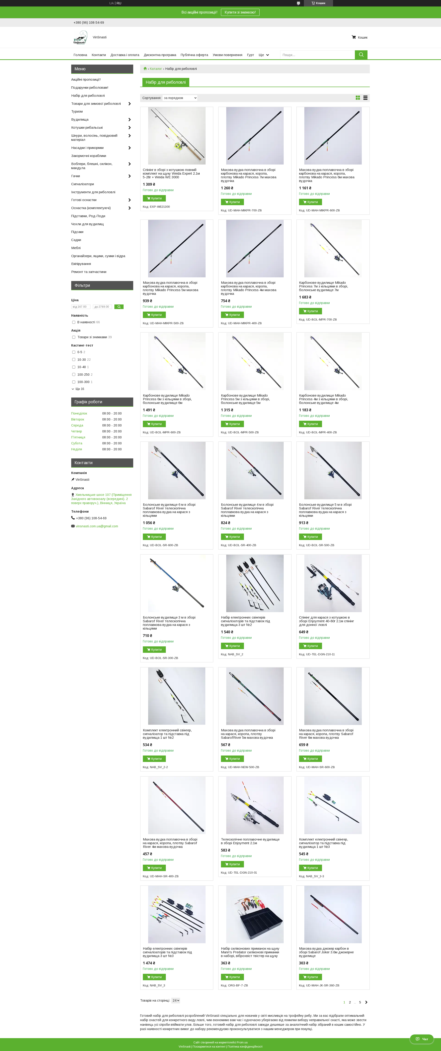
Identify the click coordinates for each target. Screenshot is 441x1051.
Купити (156, 198)
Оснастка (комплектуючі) (91, 208)
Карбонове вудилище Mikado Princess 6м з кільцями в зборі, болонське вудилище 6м (167, 399)
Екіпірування (81, 264)
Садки (76, 240)
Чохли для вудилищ (87, 224)
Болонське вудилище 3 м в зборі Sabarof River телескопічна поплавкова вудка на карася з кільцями (169, 623)
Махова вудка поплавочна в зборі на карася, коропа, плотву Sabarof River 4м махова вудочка (170, 843)
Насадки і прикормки (87, 148)
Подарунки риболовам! (89, 87)
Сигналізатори (82, 184)
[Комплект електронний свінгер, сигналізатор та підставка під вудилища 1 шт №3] (333, 805)
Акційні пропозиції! (86, 79)
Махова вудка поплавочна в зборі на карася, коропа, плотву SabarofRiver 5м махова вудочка (248, 733)
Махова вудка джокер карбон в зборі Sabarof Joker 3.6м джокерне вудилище (326, 952)
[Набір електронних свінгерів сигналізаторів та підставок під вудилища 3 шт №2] (255, 583)
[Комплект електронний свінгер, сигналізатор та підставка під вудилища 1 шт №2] (177, 696)
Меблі (76, 248)
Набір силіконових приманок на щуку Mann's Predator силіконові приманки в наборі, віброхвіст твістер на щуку (250, 952)
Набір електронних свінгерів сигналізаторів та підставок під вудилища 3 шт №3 (167, 952)
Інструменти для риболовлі (93, 192)
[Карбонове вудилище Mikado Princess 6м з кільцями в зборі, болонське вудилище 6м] (177, 361)
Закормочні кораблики (88, 156)
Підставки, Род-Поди (88, 216)
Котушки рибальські (87, 127)
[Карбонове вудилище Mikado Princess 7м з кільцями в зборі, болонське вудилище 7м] (333, 248)
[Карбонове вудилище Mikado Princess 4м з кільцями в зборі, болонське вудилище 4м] (333, 361)
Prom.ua (242, 1042)
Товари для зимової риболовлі (96, 103)
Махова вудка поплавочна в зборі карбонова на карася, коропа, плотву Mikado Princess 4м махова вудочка (248, 288)
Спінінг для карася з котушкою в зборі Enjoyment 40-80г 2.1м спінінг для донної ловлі (326, 621)
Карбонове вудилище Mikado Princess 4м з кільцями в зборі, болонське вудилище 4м (323, 399)
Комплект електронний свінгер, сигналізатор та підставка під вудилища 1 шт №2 (167, 733)
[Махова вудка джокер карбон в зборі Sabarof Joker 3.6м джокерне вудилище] (333, 914)
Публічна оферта (194, 55)
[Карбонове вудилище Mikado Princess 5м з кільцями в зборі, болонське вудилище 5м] (255, 361)
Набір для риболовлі (88, 95)
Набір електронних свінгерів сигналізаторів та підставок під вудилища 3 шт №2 (245, 621)
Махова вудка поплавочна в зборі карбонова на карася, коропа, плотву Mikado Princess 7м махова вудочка (248, 175)
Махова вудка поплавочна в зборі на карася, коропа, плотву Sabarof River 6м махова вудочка (326, 733)
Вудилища (79, 119)
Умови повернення (227, 55)
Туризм (77, 111)
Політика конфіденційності (245, 1046)
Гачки (75, 176)
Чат (425, 1039)
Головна (80, 55)
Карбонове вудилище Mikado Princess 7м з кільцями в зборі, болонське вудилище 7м (323, 286)
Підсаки (77, 232)
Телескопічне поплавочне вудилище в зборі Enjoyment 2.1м (250, 841)
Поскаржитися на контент (209, 1046)
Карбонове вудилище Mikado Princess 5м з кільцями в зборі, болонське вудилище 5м (245, 399)
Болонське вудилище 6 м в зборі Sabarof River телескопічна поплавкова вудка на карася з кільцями (169, 510)
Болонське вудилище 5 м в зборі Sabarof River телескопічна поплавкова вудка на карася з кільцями (325, 510)
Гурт (250, 55)
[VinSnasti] (80, 37)
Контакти (99, 55)
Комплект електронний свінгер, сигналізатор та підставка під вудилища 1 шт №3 (323, 843)
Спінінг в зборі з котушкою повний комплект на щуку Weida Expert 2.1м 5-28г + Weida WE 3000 (171, 173)
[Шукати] (361, 54)
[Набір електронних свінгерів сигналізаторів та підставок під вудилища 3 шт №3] (177, 914)
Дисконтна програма (160, 55)
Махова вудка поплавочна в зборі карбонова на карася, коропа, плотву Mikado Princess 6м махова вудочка (326, 175)
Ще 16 (80, 389)
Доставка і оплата (124, 55)
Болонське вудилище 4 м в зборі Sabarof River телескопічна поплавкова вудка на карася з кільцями (247, 510)
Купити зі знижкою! (240, 12)
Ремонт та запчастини (88, 272)
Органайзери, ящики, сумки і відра (98, 256)
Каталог (156, 69)
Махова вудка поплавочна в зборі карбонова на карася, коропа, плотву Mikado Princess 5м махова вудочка (170, 288)
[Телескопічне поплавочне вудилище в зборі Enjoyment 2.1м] (255, 805)
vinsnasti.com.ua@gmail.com (97, 526)
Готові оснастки (83, 200)
